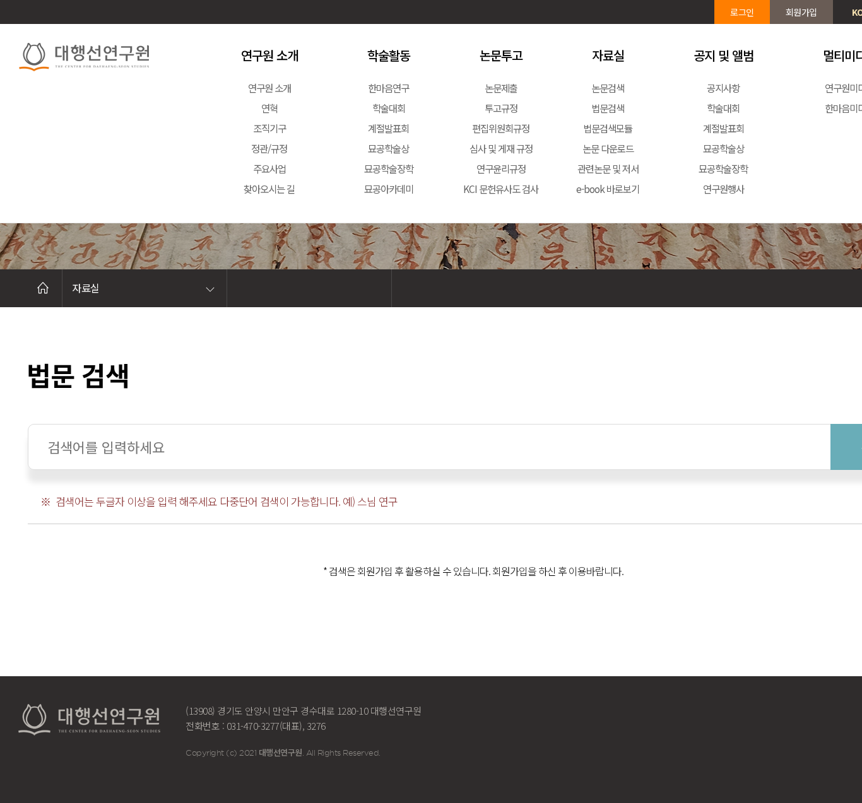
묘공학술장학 (388, 168)
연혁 (269, 108)
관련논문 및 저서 (608, 168)
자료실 (86, 287)
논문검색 (607, 88)
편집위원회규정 (500, 128)
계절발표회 (388, 128)
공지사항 (723, 88)
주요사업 (269, 168)
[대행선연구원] (104, 55)
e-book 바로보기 (607, 189)
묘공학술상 (388, 148)
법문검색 (607, 108)
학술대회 (388, 108)
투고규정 (501, 108)
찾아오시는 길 (269, 189)
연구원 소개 (269, 88)
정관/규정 (269, 148)
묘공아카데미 (388, 189)
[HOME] (43, 288)
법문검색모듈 (607, 128)
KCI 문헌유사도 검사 (500, 189)
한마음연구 (388, 88)
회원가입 (801, 12)
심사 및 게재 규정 (501, 148)
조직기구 (269, 128)
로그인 (742, 12)
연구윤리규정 (501, 168)
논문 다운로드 (608, 148)
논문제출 (501, 88)
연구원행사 (723, 189)
